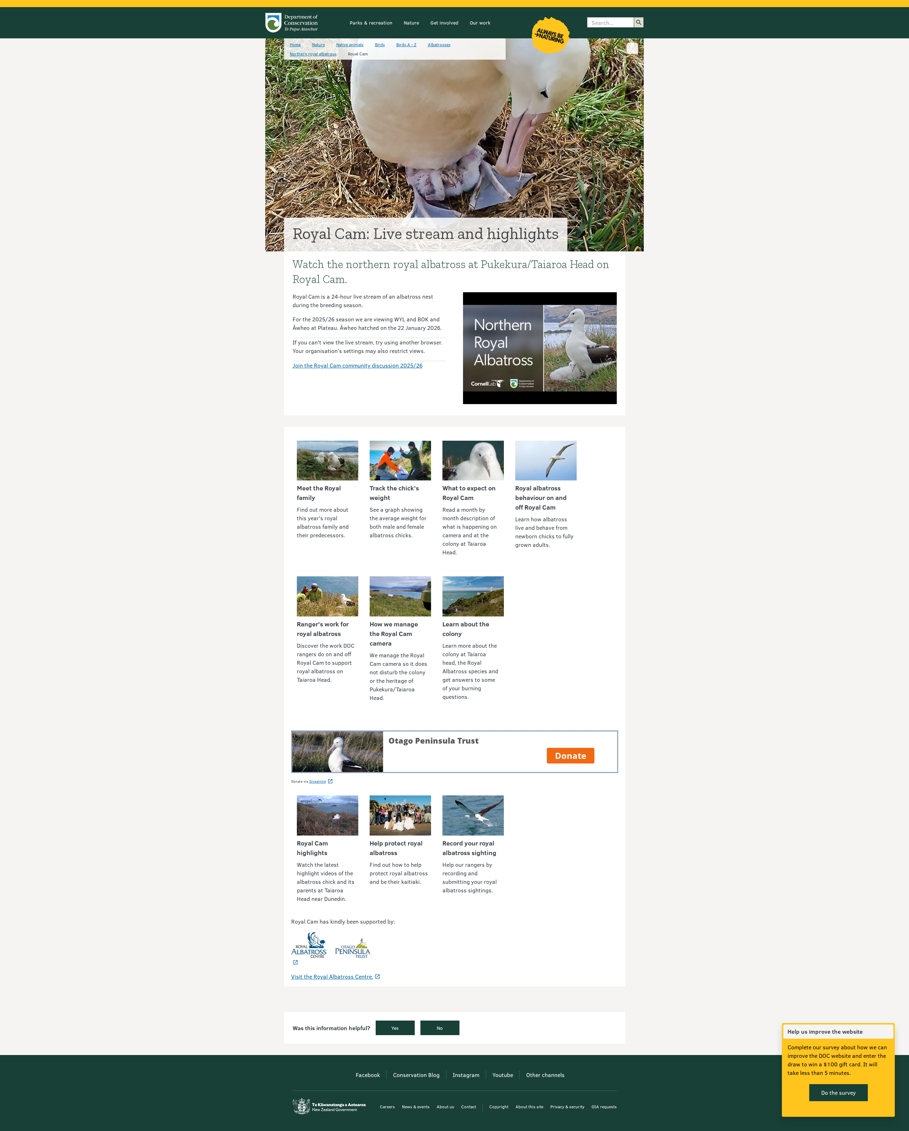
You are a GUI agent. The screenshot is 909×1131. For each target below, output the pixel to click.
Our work (480, 22)
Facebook (368, 1074)
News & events (416, 1106)
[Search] (639, 22)
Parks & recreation (371, 22)
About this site (529, 1106)
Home (295, 44)
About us (445, 1106)
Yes (395, 1027)
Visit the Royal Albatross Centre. (332, 976)
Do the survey (838, 1092)
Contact (468, 1106)
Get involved (444, 22)
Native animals (350, 44)
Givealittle (317, 781)
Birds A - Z (406, 44)
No (440, 1027)
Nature (411, 22)
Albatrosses (439, 44)
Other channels (545, 1074)
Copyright (498, 1106)
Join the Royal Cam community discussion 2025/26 (358, 365)
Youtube (502, 1074)
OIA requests (604, 1106)
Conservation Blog (416, 1074)
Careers (387, 1106)
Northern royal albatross (313, 53)
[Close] (887, 1031)
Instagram (466, 1074)
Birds (380, 44)
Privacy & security (567, 1106)
